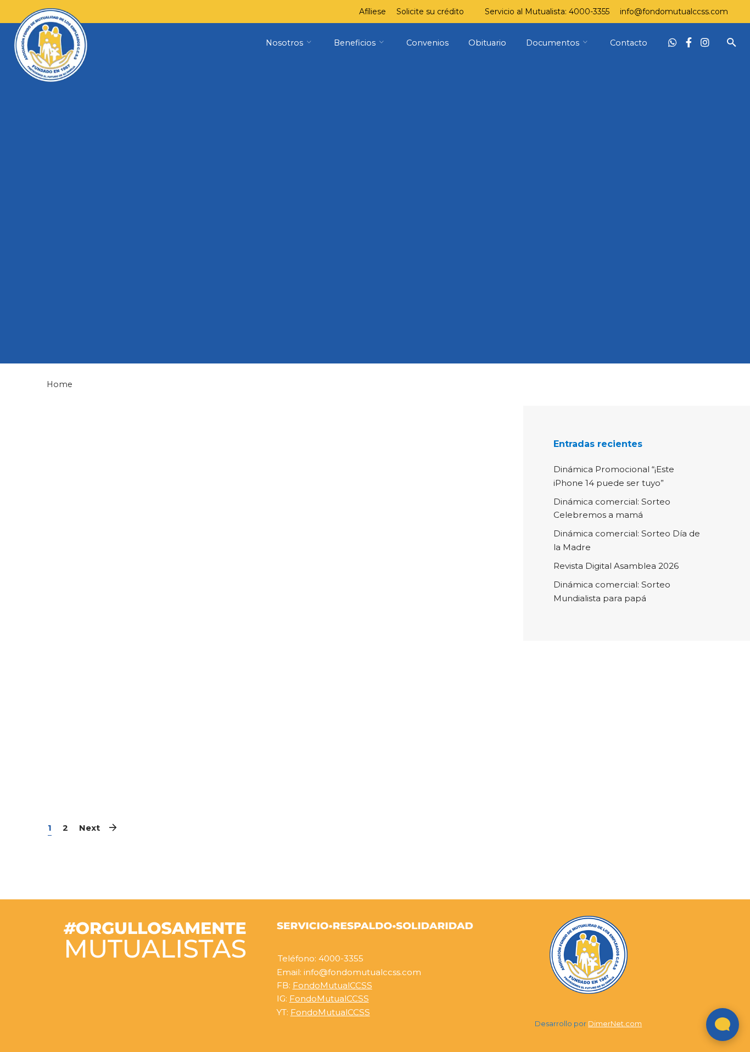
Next (89, 827)
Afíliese (372, 11)
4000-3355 (589, 11)
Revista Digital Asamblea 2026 (616, 566)
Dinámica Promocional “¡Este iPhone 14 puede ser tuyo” (613, 476)
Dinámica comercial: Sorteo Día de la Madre (626, 540)
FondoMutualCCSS (332, 985)
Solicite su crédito (430, 11)
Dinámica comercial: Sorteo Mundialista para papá (611, 591)
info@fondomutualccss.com (674, 11)
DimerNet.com (615, 1024)
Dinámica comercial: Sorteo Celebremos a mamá (611, 508)
